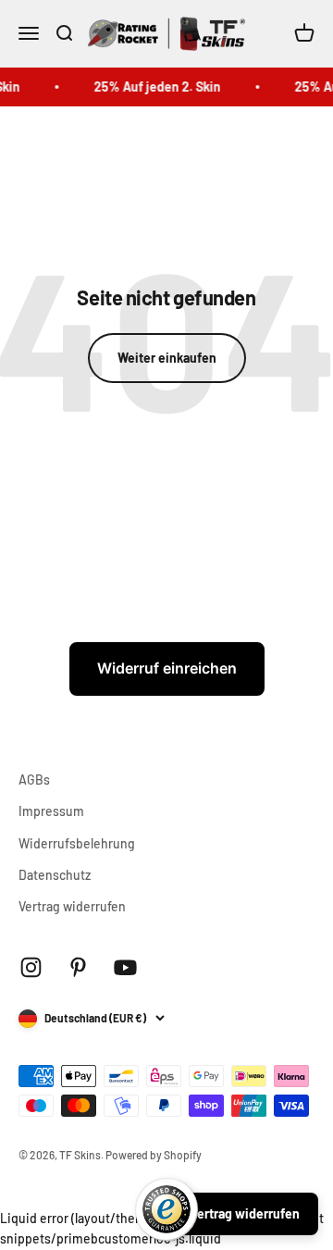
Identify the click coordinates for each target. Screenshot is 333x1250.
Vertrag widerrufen (72, 906)
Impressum (51, 811)
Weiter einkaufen (166, 357)
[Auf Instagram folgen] (30, 967)
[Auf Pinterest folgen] (78, 967)
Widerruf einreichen (167, 668)
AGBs (34, 779)
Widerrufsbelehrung (76, 843)
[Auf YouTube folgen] (125, 967)
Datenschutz (54, 875)
